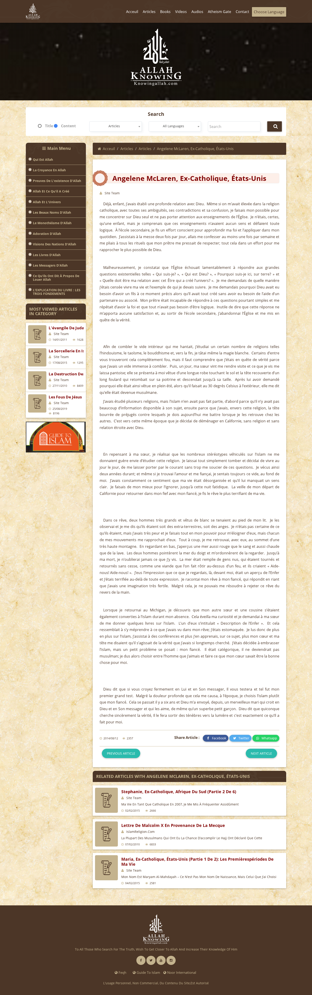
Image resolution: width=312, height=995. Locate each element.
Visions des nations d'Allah (54, 244)
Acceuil (109, 148)
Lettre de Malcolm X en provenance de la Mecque (173, 825)
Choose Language (269, 11)
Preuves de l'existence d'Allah (57, 180)
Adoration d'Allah (47, 233)
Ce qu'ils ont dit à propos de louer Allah (56, 277)
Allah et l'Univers (47, 202)
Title (49, 125)
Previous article (121, 753)
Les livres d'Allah (47, 255)
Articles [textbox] (114, 126)
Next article (261, 753)
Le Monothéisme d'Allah (52, 223)
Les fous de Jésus (65, 397)
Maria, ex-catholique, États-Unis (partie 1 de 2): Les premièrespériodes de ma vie (197, 861)
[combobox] (115, 126)
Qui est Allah (43, 159)
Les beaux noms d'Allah (52, 212)
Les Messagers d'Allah (50, 265)
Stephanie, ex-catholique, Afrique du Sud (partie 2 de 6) (178, 791)
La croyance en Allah (49, 170)
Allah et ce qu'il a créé (51, 191)
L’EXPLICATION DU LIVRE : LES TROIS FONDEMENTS (56, 291)
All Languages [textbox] (173, 126)
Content (68, 125)
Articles (126, 148)
